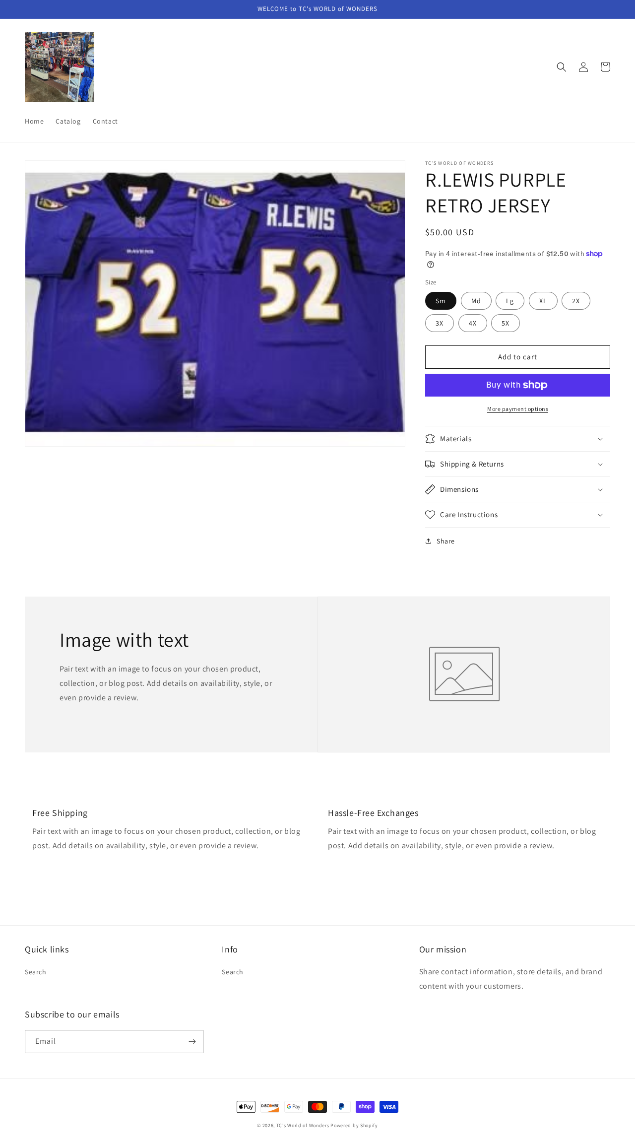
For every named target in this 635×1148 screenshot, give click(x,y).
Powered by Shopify (354, 1125)
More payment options (517, 408)
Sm (441, 300)
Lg (510, 300)
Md (476, 300)
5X (505, 323)
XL (543, 300)
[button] (561, 67)
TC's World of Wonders (302, 1125)
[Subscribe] (192, 1041)
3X (440, 323)
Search (36, 971)
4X (473, 323)
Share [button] (446, 541)
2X (576, 300)
